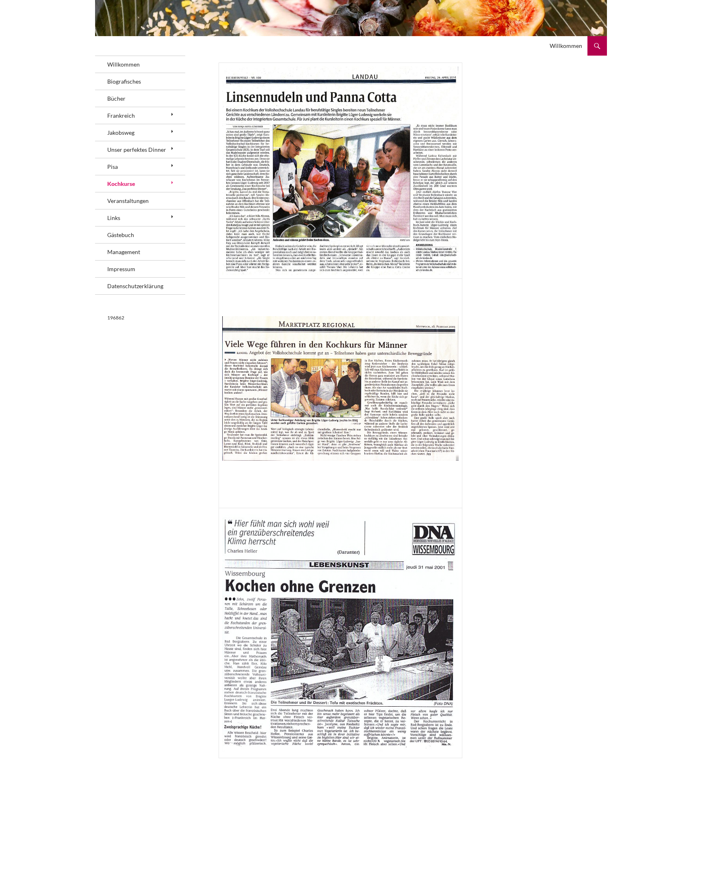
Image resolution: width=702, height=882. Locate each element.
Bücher (116, 98)
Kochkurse (121, 183)
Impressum (121, 268)
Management (123, 251)
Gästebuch (120, 234)
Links (113, 217)
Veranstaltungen (128, 200)
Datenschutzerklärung (135, 285)
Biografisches (124, 81)
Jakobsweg (120, 132)
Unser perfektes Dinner (136, 149)
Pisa (112, 166)
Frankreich (121, 115)
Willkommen (566, 45)
